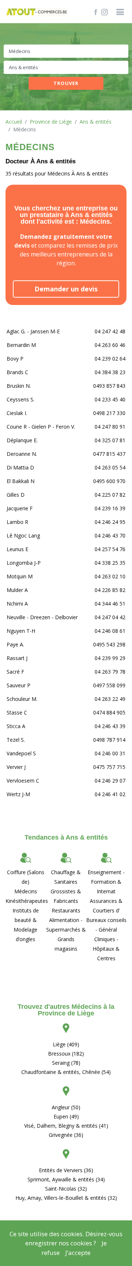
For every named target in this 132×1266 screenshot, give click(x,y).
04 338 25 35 (110, 562)
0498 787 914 (109, 739)
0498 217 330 (109, 412)
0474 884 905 (109, 712)
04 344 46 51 (110, 603)
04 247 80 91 (110, 426)
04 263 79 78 (110, 671)
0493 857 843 (109, 385)
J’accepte (78, 1252)
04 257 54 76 (110, 549)
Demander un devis (66, 288)
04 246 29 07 (110, 780)
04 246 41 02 (110, 794)
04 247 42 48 (110, 331)
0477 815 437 (109, 453)
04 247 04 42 (110, 617)
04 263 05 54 (110, 467)
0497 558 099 (109, 685)
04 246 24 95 (110, 521)
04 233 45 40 (110, 399)
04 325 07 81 (110, 440)
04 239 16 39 (110, 508)
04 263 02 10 (110, 576)
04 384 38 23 (110, 372)
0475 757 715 (109, 766)
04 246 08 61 (110, 630)
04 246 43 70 (110, 535)
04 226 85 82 (110, 589)
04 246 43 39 (110, 726)
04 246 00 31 (110, 753)
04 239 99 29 (110, 658)
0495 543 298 (109, 644)
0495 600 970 (109, 481)
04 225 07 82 (110, 494)
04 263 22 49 (110, 698)
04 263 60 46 (110, 344)
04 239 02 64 (110, 358)
